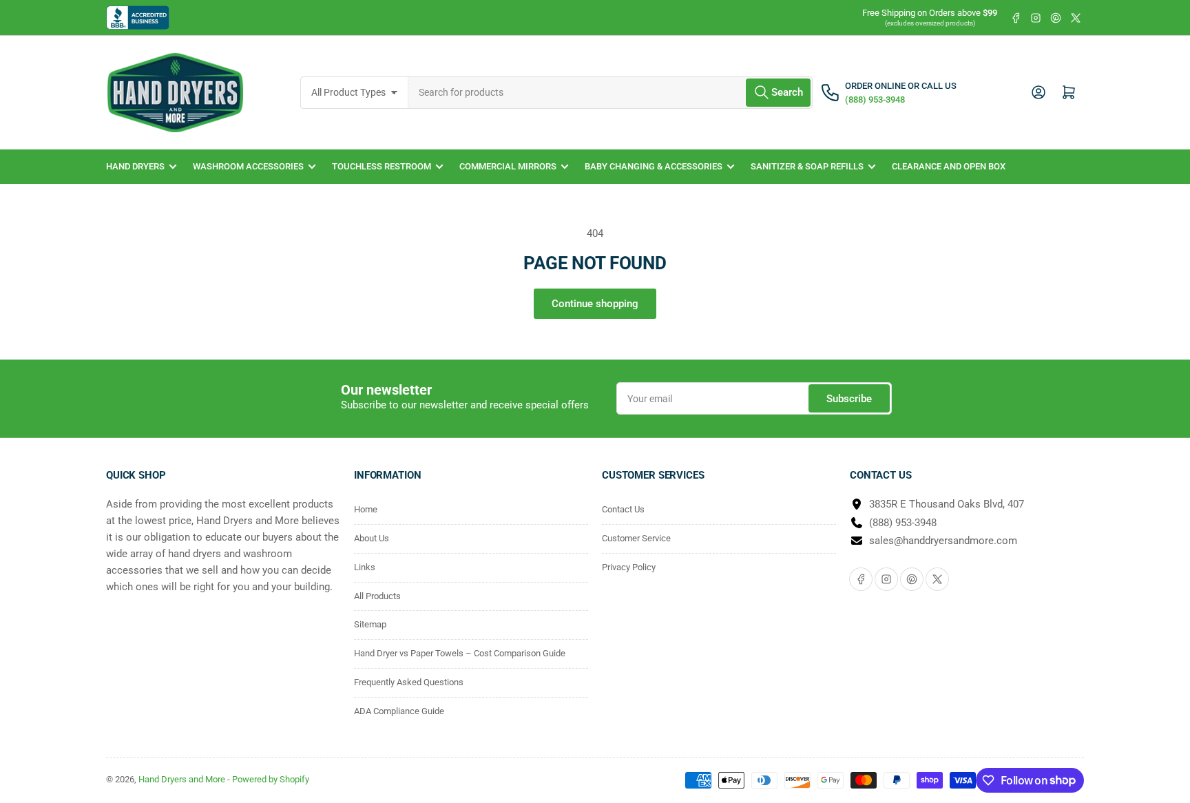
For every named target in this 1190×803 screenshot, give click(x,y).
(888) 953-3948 (903, 523)
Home (365, 509)
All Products (377, 596)
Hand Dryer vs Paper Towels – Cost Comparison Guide (459, 653)
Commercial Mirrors (507, 166)
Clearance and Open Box (948, 166)
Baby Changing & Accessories (653, 166)
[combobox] (610, 92)
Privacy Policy (629, 567)
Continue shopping (595, 304)
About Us (371, 538)
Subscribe (849, 399)
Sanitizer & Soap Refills (807, 166)
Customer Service (636, 538)
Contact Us (623, 509)
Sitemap (370, 624)
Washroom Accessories (248, 166)
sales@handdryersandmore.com (943, 540)
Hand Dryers (135, 166)
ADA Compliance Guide (399, 711)
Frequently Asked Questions (408, 682)
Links (364, 567)
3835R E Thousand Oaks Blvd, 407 (946, 504)
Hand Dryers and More (182, 779)
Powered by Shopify (270, 779)
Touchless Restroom (381, 166)
